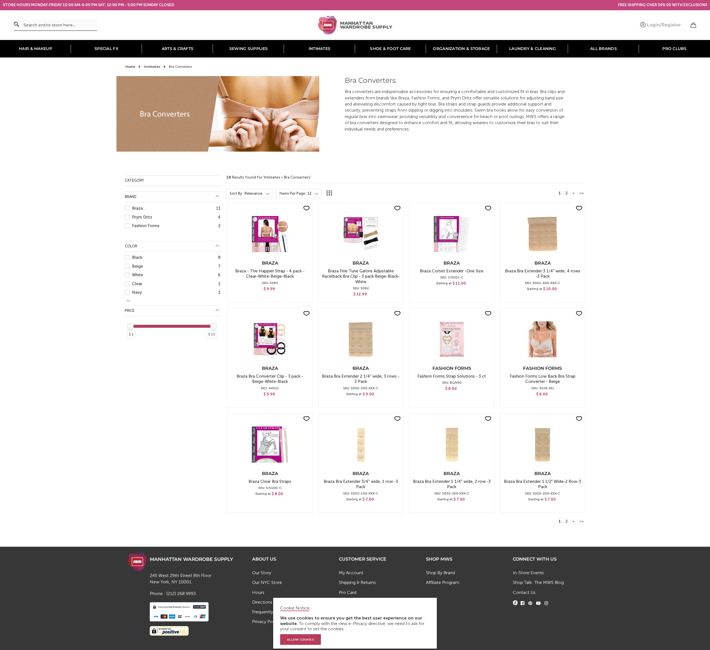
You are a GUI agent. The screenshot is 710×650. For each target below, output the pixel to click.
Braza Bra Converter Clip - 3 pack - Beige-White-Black (270, 379)
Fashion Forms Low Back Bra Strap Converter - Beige (542, 379)
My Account (351, 572)
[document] (355, 623)
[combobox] (55, 25)
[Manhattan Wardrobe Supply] (329, 25)
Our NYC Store (267, 582)
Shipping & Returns (357, 582)
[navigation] (173, 270)
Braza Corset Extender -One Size (451, 270)
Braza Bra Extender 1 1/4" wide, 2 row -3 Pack (452, 484)
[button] (306, 208)
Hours (258, 592)
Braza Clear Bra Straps (269, 481)
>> (581, 193)
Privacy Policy (266, 621)
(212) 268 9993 (181, 593)
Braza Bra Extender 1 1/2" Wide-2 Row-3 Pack (542, 484)
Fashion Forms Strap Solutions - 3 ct (451, 376)
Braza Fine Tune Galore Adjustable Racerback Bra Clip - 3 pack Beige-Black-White (361, 276)
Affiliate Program (442, 582)
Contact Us (524, 592)
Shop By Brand (440, 572)
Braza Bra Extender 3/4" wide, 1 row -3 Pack (361, 484)
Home (130, 67)
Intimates (152, 67)
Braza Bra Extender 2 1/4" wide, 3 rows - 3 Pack (360, 379)
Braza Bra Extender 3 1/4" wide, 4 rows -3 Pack (542, 273)
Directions (262, 602)
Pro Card (347, 592)
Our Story (261, 572)
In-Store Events (528, 572)
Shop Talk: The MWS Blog (538, 582)
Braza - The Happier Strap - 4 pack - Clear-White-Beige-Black (270, 273)
